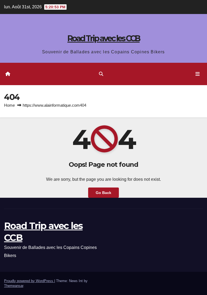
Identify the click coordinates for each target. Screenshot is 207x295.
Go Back (103, 192)
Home (9, 105)
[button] (101, 74)
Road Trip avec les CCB (103, 38)
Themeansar (13, 286)
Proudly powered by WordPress (29, 281)
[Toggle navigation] (197, 73)
